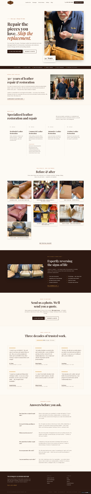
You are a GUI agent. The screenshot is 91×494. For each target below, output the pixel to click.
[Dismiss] (89, 492)
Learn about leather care (15, 98)
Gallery (47, 2)
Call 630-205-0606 (15, 51)
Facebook (69, 484)
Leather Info (28, 2)
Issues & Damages (50, 479)
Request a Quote (30, 51)
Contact (68, 479)
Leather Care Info (50, 477)
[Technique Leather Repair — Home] (10, 2)
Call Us (68, 481)
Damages (34, 2)
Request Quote (79, 2)
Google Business (70, 483)
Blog (52, 2)
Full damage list (52, 285)
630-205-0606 (69, 2)
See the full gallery (45, 243)
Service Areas (41, 2)
